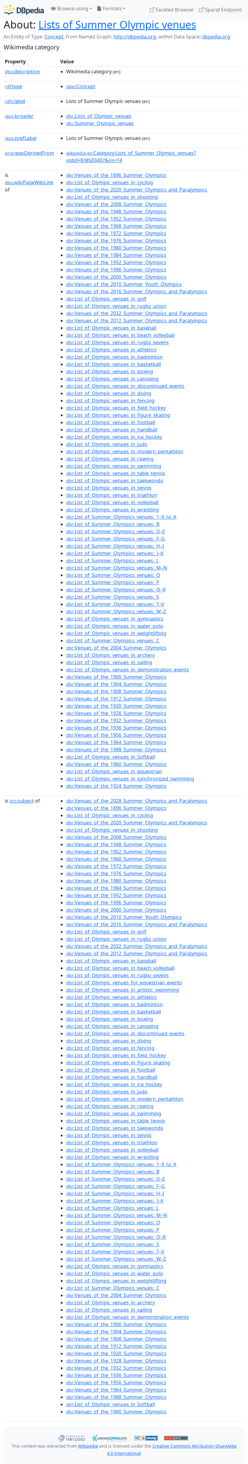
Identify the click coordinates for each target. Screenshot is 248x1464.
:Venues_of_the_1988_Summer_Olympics (116, 749)
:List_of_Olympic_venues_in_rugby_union (116, 306)
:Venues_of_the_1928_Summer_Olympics (116, 713)
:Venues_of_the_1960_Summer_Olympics (116, 764)
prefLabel (21, 138)
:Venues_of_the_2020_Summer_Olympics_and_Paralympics (136, 189)
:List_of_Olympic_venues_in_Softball (110, 757)
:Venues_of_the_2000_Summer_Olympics (116, 277)
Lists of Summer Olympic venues (117, 24)
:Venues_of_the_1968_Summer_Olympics (116, 226)
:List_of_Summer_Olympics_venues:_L (112, 560)
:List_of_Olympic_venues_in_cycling (109, 182)
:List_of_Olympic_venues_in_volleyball (112, 502)
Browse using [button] (72, 8)
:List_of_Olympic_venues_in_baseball (111, 327)
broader (19, 116)
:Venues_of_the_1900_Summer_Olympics (116, 677)
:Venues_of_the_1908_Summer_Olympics (116, 691)
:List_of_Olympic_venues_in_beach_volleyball (120, 335)
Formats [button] (112, 8)
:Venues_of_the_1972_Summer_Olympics (116, 233)
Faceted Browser (174, 9)
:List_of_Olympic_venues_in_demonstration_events (127, 669)
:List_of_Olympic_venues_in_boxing (109, 371)
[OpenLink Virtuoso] (71, 1437)
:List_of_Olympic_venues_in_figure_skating (118, 415)
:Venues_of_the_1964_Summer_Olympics (116, 742)
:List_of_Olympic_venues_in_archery (110, 655)
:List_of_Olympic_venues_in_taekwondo (114, 480)
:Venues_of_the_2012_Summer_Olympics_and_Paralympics (136, 320)
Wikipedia (88, 1446)
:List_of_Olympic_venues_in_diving (108, 393)
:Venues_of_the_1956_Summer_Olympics (116, 735)
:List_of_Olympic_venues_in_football (110, 422)
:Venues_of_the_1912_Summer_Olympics (116, 698)
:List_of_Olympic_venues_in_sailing (109, 662)
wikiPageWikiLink (29, 182)
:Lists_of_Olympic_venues (99, 116)
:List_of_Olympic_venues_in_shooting (112, 197)
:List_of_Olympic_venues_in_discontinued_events (125, 386)
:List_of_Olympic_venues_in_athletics (111, 349)
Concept (54, 36)
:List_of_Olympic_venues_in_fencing (110, 400)
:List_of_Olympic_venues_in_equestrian (114, 771)
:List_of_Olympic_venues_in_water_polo (114, 626)
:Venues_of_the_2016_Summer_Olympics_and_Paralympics (136, 291)
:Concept (80, 86)
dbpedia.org (216, 36)
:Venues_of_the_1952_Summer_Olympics (116, 218)
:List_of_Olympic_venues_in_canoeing (112, 378)
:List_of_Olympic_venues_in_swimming (113, 466)
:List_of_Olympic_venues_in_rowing (110, 458)
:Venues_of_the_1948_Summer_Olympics (116, 211)
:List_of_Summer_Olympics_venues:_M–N (116, 567)
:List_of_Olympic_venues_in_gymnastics (114, 618)
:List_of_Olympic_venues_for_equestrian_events (124, 982)
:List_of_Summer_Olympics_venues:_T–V (115, 604)
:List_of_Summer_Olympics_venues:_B (112, 524)
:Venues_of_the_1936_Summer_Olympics (116, 727)
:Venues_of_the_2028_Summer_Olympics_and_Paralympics (136, 800)
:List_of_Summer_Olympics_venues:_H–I (115, 546)
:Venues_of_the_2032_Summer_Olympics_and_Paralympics (136, 313)
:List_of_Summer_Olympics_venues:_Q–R (116, 589)
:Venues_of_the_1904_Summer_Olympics (116, 684)
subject (22, 800)
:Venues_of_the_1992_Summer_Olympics (116, 262)
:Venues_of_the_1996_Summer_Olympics (116, 269)
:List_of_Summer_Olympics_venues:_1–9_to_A (121, 517)
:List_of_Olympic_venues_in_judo (107, 444)
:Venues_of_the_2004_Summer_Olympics (116, 647)
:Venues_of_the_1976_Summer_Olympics (116, 240)
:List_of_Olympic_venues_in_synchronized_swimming (130, 778)
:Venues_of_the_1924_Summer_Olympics (116, 786)
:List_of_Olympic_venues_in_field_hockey (116, 407)
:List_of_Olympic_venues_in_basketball (113, 364)
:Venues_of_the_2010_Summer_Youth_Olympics (124, 284)
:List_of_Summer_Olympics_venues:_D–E (115, 531)
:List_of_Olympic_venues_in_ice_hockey (114, 437)
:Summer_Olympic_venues (100, 123)
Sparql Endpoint (223, 9)
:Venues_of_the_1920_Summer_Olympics (116, 706)
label (15, 101)
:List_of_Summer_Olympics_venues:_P (112, 582)
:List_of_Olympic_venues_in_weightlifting (116, 633)
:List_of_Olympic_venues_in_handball (111, 429)
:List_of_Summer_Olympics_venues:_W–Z (116, 611)
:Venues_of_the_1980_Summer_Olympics (116, 248)
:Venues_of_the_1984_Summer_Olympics (116, 255)
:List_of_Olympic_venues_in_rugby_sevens (117, 342)
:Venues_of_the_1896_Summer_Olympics (116, 175)
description (22, 71)
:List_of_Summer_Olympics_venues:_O (113, 575)
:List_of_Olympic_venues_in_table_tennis (115, 473)
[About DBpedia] (24, 9)
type (13, 86)
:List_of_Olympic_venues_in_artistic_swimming (122, 990)
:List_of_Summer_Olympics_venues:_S (112, 597)
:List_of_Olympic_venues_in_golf (106, 298)
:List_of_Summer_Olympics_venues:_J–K (115, 553)
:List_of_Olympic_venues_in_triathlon (111, 495)
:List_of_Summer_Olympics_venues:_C (112, 640)
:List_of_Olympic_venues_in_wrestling (112, 509)
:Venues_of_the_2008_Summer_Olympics (116, 204)
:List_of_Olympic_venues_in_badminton (114, 357)
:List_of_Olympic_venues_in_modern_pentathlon (124, 451)
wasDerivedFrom (29, 153)
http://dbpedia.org (134, 36)
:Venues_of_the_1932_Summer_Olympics (116, 720)
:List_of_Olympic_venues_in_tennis (109, 487)
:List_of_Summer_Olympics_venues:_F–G (115, 538)
